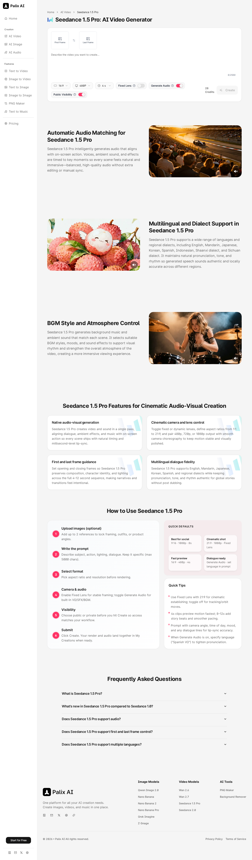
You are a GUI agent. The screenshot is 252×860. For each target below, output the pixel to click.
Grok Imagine (146, 816)
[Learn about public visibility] (74, 94)
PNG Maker (227, 790)
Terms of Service (236, 838)
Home (50, 12)
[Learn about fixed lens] (134, 85)
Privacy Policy (214, 838)
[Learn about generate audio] (172, 85)
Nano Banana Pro (148, 810)
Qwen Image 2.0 (148, 790)
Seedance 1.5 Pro (189, 803)
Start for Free (19, 840)
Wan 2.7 (184, 796)
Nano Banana (146, 796)
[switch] (141, 86)
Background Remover (233, 796)
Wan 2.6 (184, 790)
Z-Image (143, 823)
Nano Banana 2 (147, 803)
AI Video (66, 12)
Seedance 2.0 (187, 810)
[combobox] (60, 85)
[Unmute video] (235, 171)
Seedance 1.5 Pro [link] (87, 12)
